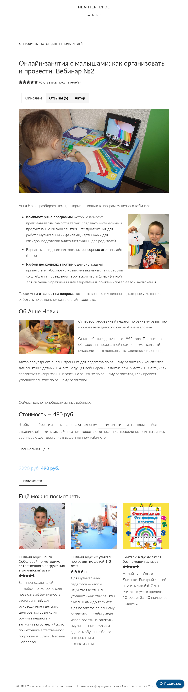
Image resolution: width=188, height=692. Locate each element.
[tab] (33, 98)
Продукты (31, 44)
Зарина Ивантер (45, 686)
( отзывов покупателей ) (60, 82)
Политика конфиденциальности (97, 686)
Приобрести (111, 425)
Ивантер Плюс (94, 7)
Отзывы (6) (58, 98)
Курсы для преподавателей (62, 44)
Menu (96, 15)
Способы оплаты (133, 686)
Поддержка (172, 683)
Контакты (65, 686)
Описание (33, 98)
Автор (80, 98)
